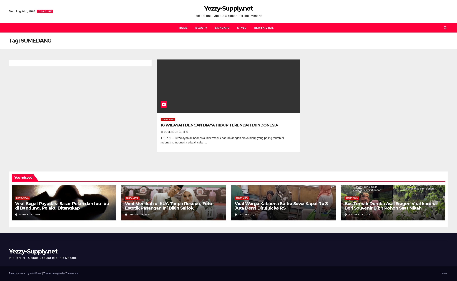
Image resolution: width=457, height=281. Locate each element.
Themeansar (72, 273)
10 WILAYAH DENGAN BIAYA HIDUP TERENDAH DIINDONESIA (219, 125)
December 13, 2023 (176, 132)
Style (241, 27)
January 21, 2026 (139, 214)
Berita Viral (264, 27)
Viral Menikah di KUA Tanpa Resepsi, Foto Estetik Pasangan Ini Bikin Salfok (168, 206)
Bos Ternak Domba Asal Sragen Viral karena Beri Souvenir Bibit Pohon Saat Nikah (391, 206)
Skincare (222, 27)
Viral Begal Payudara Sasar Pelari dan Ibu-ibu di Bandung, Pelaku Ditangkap (62, 206)
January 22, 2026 (30, 214)
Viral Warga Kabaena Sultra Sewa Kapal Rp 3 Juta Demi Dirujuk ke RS (281, 206)
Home (183, 27)
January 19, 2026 (359, 214)
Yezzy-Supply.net (228, 8)
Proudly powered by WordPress (25, 273)
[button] (445, 27)
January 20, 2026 (249, 214)
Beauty (201, 27)
